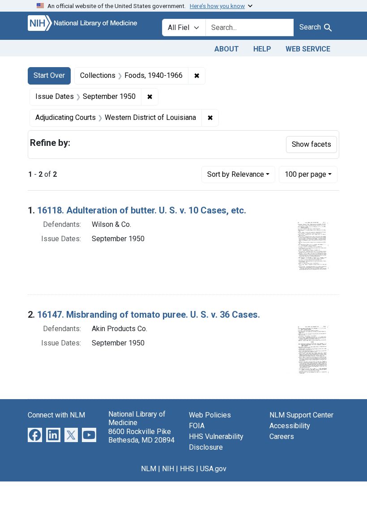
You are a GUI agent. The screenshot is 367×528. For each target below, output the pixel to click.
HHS (187, 468)
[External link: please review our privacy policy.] (35, 434)
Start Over (49, 75)
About (226, 49)
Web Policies (210, 415)
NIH (168, 468)
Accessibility (289, 426)
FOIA (197, 426)
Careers (281, 436)
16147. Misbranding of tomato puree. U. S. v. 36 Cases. (148, 314)
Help (262, 49)
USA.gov (213, 468)
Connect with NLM (56, 415)
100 (305, 174)
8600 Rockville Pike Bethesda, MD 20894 (141, 435)
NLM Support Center (301, 415)
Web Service (308, 49)
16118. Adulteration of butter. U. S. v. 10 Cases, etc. (141, 210)
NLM (148, 468)
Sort (235, 174)
